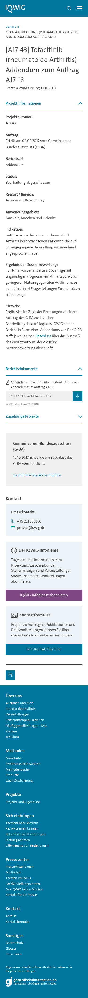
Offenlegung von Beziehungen (27, 845)
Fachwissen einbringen (22, 828)
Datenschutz (14, 943)
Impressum (14, 954)
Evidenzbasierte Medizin (23, 764)
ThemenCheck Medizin (22, 823)
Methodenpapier (18, 769)
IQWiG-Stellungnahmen (23, 883)
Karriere (11, 731)
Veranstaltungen (17, 714)
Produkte (12, 775)
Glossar (11, 948)
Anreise (11, 916)
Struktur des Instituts (21, 708)
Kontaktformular (18, 922)
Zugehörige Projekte (22, 416)
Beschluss (43, 335)
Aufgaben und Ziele (20, 703)
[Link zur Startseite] (15, 9)
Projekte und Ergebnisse (23, 802)
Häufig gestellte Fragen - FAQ (26, 725)
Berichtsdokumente (22, 368)
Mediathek (13, 872)
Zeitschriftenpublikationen (25, 720)
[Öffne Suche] (69, 8)
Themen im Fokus (18, 878)
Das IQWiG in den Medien (24, 889)
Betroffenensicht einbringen (26, 834)
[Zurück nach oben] (77, 694)
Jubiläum (12, 737)
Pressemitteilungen (19, 866)
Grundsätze (14, 758)
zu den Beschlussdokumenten (37, 475)
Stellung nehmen (18, 840)
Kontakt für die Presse (21, 895)
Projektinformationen (23, 103)
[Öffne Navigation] (79, 8)
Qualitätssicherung (19, 780)
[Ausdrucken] (10, 675)
